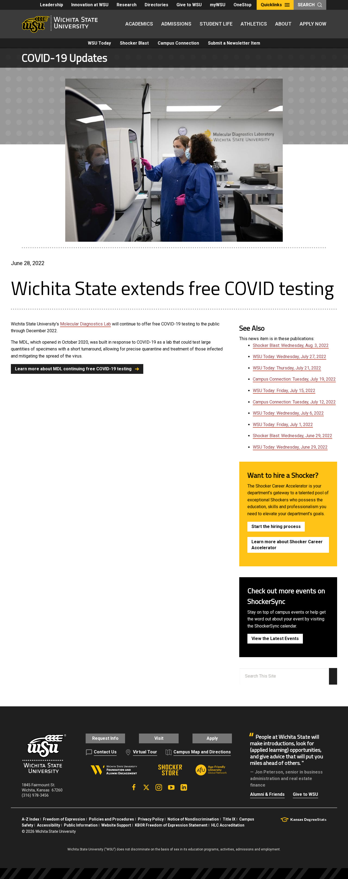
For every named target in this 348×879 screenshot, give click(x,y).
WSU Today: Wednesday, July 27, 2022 (289, 356)
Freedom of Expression (64, 819)
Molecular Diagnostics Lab (85, 324)
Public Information (81, 825)
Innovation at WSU (89, 4)
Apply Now (313, 24)
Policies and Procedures (111, 819)
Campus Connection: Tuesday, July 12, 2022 (294, 402)
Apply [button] (212, 738)
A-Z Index (30, 819)
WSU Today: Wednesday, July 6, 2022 (288, 413)
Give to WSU (189, 4)
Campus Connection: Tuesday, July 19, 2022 (294, 379)
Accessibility (48, 825)
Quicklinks (271, 4)
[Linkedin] (184, 787)
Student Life (216, 24)
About (283, 24)
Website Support (116, 825)
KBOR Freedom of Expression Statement (171, 825)
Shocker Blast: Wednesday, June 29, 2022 (292, 435)
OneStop (242, 4)
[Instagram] (159, 787)
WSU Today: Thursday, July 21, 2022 (287, 368)
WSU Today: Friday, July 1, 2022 (283, 424)
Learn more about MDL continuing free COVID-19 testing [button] (73, 368)
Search (306, 4)
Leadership (51, 4)
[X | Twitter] (146, 787)
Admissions (176, 24)
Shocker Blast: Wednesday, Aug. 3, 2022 (291, 345)
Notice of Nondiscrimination (193, 819)
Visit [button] (158, 738)
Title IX (229, 819)
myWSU (217, 4)
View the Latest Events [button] (275, 638)
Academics (139, 24)
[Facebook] (133, 787)
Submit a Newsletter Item (234, 43)
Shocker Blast (134, 43)
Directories (156, 4)
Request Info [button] (105, 738)
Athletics (254, 24)
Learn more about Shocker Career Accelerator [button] (287, 544)
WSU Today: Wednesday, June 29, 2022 (290, 447)
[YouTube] (171, 787)
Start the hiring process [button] (276, 526)
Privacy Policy (151, 819)
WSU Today (99, 43)
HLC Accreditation (227, 825)
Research (126, 4)
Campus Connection (178, 43)
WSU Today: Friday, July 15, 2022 (284, 390)
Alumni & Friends (267, 794)
